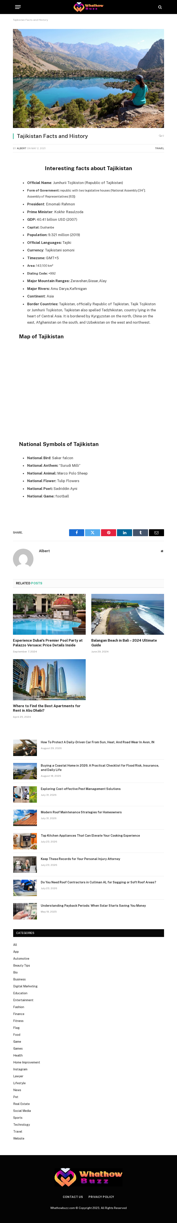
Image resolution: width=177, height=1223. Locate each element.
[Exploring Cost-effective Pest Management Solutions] (25, 794)
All (15, 944)
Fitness (18, 1021)
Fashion (18, 1007)
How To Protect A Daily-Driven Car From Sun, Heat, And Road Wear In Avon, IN (97, 742)
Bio (15, 972)
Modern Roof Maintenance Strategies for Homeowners (81, 812)
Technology (21, 1124)
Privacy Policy (101, 1197)
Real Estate (21, 1104)
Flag (16, 1028)
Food (16, 1034)
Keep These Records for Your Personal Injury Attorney (80, 859)
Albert (21, 148)
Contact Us (73, 1197)
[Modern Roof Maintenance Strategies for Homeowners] (25, 818)
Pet (15, 1097)
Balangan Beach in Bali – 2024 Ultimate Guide (124, 642)
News (17, 1090)
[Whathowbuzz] (88, 7)
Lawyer (18, 1076)
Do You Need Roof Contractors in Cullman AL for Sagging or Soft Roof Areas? (98, 882)
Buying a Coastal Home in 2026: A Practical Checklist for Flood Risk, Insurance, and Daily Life (100, 768)
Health (18, 1055)
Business (19, 979)
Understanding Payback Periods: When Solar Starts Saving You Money (93, 905)
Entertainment (23, 1000)
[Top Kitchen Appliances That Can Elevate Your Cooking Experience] (25, 841)
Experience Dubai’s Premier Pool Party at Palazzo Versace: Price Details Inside (48, 642)
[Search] (159, 7)
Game (17, 1041)
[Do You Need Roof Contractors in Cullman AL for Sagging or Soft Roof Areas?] (25, 888)
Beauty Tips (21, 965)
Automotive (21, 958)
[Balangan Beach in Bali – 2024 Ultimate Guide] (127, 614)
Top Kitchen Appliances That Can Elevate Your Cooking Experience (90, 835)
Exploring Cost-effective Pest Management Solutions (81, 789)
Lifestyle (19, 1083)
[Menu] (18, 7)
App (16, 951)
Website (18, 1138)
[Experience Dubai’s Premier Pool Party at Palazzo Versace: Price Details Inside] (49, 614)
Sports (17, 1117)
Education (20, 993)
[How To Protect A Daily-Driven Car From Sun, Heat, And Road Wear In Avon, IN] (25, 748)
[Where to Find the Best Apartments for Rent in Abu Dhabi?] (49, 679)
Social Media (22, 1111)
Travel (159, 148)
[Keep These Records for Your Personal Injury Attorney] (25, 864)
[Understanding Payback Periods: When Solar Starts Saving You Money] (25, 911)
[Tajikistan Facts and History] (88, 78)
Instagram (20, 1069)
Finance (18, 1014)
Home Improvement (26, 1062)
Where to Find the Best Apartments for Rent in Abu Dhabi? (47, 708)
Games (18, 1048)
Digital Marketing (25, 986)
